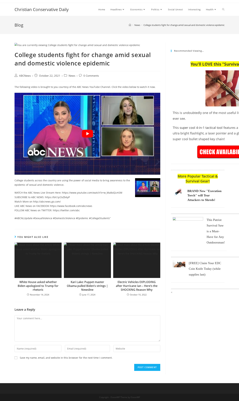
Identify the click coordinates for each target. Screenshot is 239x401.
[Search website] (223, 9)
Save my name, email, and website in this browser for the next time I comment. (66, 357)
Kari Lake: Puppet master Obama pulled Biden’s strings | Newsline (87, 286)
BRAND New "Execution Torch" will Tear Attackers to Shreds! (204, 195)
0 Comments (91, 75)
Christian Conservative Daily (42, 9)
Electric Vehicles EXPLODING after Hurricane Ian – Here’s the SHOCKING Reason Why (136, 286)
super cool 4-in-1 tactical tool (201, 127)
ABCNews (25, 75)
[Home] (130, 25)
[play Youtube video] (87, 134)
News (72, 75)
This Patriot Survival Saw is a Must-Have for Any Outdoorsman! (216, 231)
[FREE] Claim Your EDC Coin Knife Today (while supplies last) (205, 268)
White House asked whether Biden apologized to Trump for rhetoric (38, 286)
